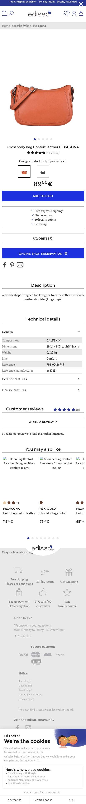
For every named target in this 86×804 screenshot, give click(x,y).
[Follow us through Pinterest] (12, 265)
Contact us (24, 636)
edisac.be (49, 710)
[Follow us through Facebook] (5, 265)
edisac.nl (67, 710)
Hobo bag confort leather (19, 513)
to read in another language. (33, 434)
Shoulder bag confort (53, 513)
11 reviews (52, 152)
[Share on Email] (20, 265)
